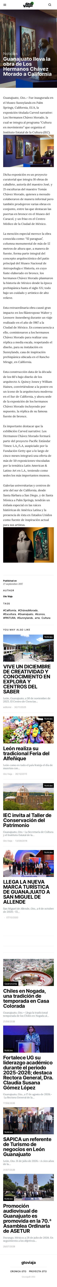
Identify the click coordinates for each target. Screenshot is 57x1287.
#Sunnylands (25, 617)
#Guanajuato (25, 614)
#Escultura (9, 614)
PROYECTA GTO (38, 1271)
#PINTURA (9, 617)
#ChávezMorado (28, 610)
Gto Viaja (8, 596)
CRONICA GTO (18, 1271)
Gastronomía (10, 983)
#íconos (40, 614)
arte (37, 617)
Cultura (45, 617)
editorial (7, 707)
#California (9, 610)
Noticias (10, 53)
